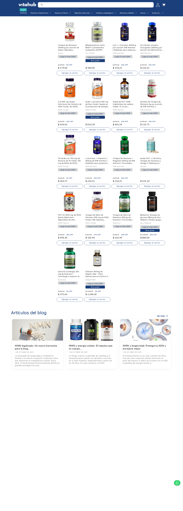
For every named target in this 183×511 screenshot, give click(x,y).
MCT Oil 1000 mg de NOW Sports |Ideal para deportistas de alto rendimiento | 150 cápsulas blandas (69, 218)
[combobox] (96, 4)
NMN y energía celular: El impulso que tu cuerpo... (91, 347)
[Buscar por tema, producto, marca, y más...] (151, 5)
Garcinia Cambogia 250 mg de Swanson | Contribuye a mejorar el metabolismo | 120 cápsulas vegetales (68, 274)
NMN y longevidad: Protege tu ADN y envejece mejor (144, 347)
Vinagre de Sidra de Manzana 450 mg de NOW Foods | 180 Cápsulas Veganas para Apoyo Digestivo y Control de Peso (97, 218)
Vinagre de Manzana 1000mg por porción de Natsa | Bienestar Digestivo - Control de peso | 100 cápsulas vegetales (68, 48)
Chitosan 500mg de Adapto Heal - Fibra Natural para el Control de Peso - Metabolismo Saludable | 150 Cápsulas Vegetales (97, 274)
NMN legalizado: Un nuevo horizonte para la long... (36, 347)
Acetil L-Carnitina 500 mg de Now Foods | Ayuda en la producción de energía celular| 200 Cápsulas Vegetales (96, 105)
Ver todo (161, 316)
